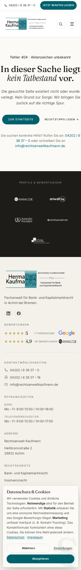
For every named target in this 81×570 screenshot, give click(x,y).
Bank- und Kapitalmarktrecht (26, 473)
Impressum (35, 537)
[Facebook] (19, 313)
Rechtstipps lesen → (62, 119)
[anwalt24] (57, 199)
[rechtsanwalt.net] (57, 220)
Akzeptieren (40, 558)
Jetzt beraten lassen (58, 5)
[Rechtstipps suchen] (60, 24)
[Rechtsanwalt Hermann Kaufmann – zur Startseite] (34, 279)
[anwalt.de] (23, 199)
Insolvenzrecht (15, 480)
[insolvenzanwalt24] (40, 240)
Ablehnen (28, 548)
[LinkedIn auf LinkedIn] (8, 313)
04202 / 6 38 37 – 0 (24, 370)
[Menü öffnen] (72, 24)
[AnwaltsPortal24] (23, 220)
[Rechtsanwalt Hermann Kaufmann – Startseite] (25, 24)
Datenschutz (16, 537)
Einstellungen (63, 548)
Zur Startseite (20, 119)
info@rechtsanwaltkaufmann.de (40, 146)
